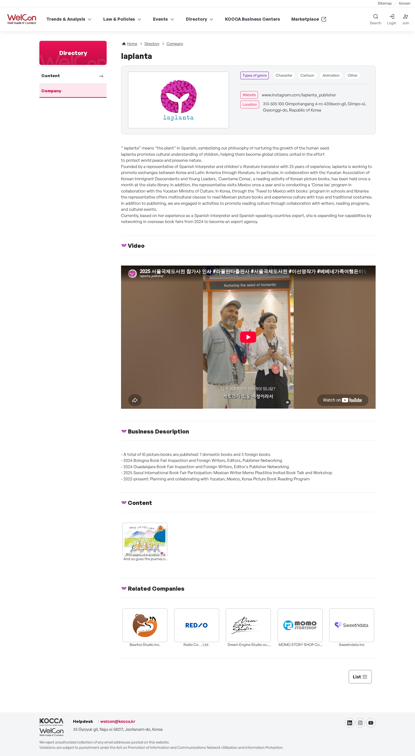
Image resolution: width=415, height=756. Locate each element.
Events (160, 19)
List (357, 677)
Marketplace (305, 19)
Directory (196, 19)
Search (375, 23)
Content (50, 75)
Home (132, 43)
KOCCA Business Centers (252, 19)
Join (405, 23)
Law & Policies (119, 19)
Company (51, 90)
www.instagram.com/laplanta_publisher (299, 94)
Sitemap (385, 3)
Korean (404, 3)
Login (391, 23)
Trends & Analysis (65, 19)
